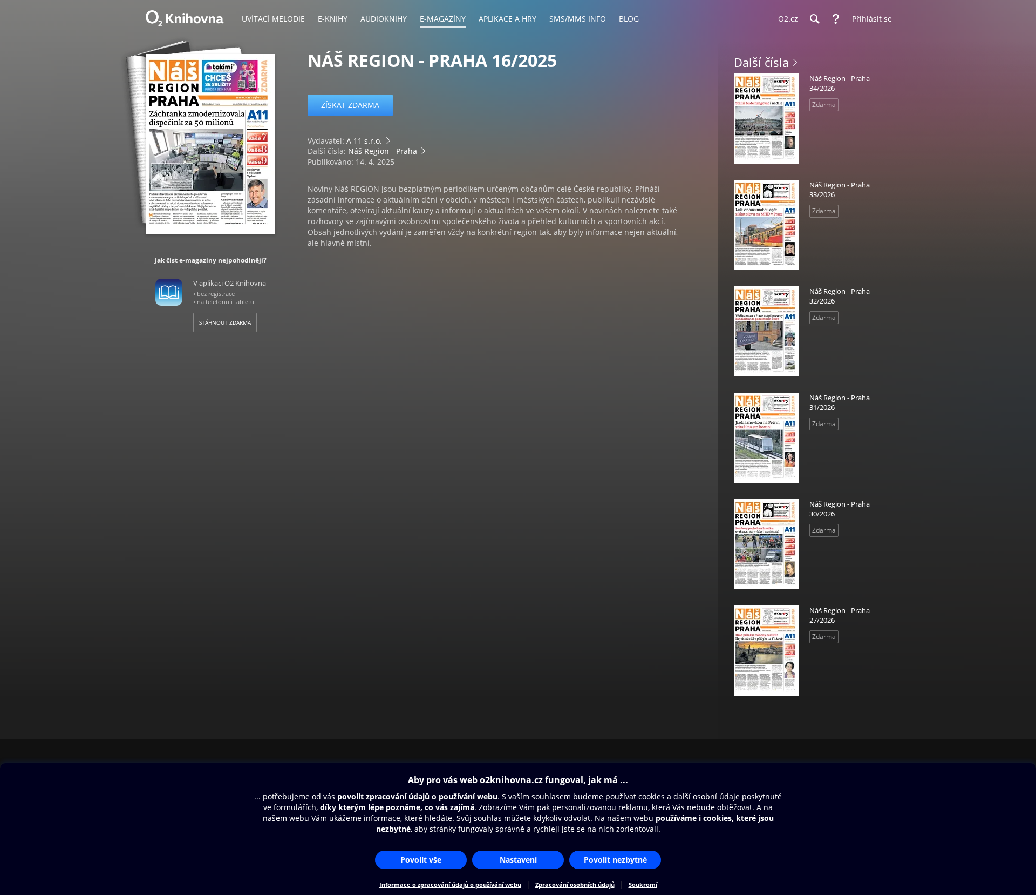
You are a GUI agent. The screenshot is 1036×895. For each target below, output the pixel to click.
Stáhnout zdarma (225, 322)
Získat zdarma (350, 105)
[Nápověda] (836, 19)
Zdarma (824, 104)
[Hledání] (814, 19)
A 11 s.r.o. (364, 141)
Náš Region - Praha (382, 151)
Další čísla (761, 62)
